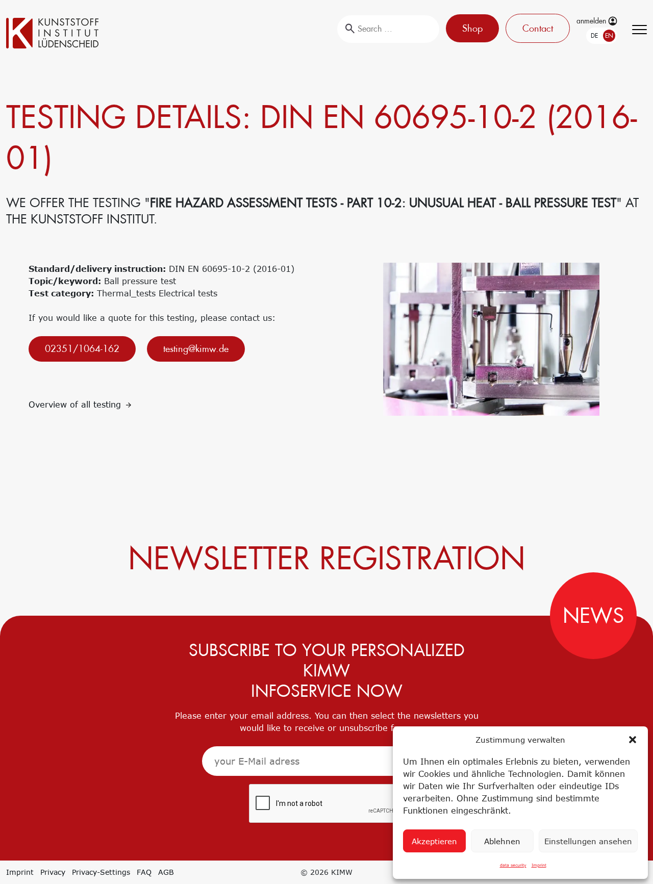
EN (609, 36)
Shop (472, 28)
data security (513, 865)
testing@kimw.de (196, 349)
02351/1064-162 (82, 349)
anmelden (592, 21)
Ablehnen (502, 841)
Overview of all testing (76, 404)
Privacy (52, 872)
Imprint (539, 865)
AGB (166, 872)
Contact (537, 28)
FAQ (144, 872)
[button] (632, 740)
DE (594, 36)
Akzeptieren (434, 841)
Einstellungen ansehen (588, 841)
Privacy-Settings (101, 872)
